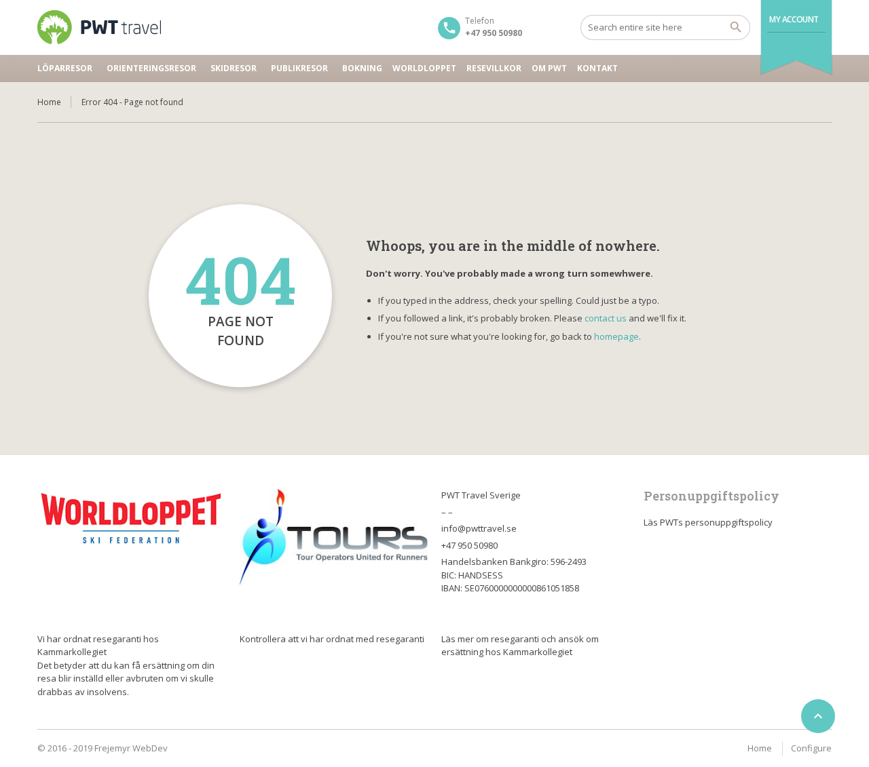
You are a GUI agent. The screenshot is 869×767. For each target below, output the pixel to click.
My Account (794, 19)
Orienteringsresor (151, 68)
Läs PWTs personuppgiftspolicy (708, 522)
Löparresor (64, 68)
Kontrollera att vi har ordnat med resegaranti (332, 639)
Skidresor (233, 68)
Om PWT (549, 68)
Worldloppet (424, 68)
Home (49, 102)
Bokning (362, 68)
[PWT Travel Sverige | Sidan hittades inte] (99, 27)
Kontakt (597, 68)
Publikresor (299, 68)
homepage (616, 336)
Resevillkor (493, 68)
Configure (811, 748)
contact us (606, 318)
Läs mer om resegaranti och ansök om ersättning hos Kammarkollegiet (520, 645)
